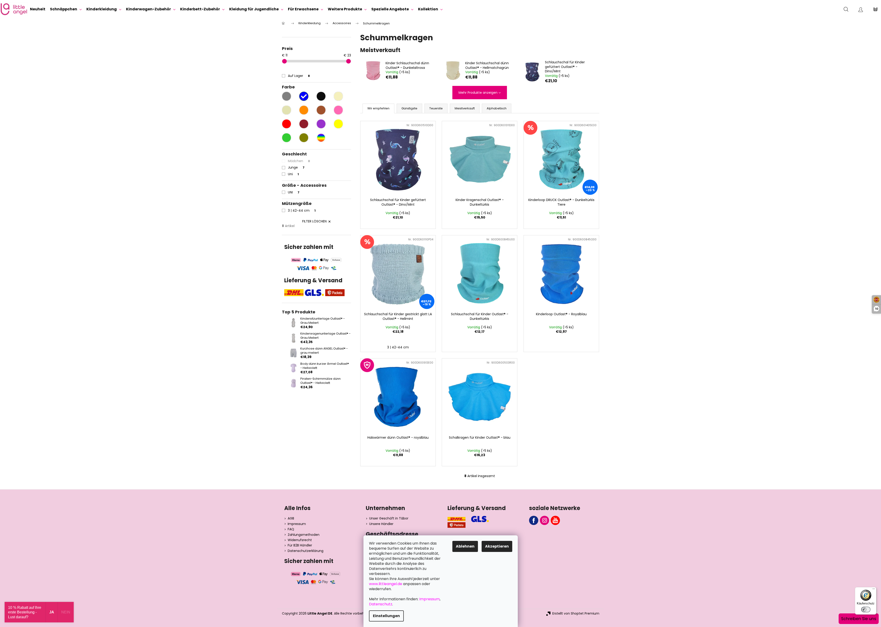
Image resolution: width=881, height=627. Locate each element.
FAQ (291, 529)
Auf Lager (299, 75)
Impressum (297, 524)
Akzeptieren (497, 546)
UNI (293, 192)
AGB (291, 518)
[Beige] (286, 110)
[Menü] (873, 590)
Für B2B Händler (300, 545)
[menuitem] (38, 9)
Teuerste (436, 108)
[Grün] (286, 137)
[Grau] (286, 96)
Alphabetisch (496, 108)
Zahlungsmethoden (303, 535)
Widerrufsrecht (300, 540)
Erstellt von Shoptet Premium (575, 613)
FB (533, 520)
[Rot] (286, 123)
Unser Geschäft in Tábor (388, 518)
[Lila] (321, 123)
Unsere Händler (381, 524)
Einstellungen (386, 615)
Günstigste (409, 108)
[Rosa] (338, 110)
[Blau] (303, 96)
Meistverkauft (465, 108)
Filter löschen (314, 221)
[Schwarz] (321, 96)
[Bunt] (321, 137)
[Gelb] (338, 123)
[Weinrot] (303, 123)
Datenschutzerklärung (305, 551)
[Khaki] (303, 137)
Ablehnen (465, 546)
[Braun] (321, 110)
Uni (293, 174)
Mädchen (299, 161)
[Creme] (338, 96)
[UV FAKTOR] (398, 396)
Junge (296, 167)
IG (544, 520)
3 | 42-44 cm (302, 210)
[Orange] (303, 110)
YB (555, 520)
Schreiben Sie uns (858, 618)
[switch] (865, 609)
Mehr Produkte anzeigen (478, 92)
